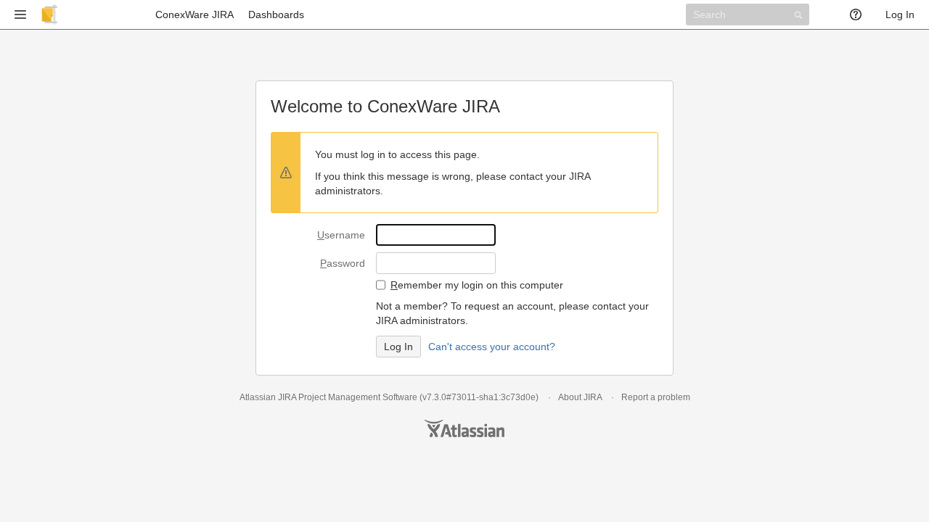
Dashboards (276, 14)
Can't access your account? (491, 346)
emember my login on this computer (476, 285)
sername (341, 235)
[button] (20, 14)
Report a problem (655, 397)
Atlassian (464, 428)
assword (342, 263)
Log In (899, 14)
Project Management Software (357, 397)
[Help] (860, 14)
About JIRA (580, 397)
